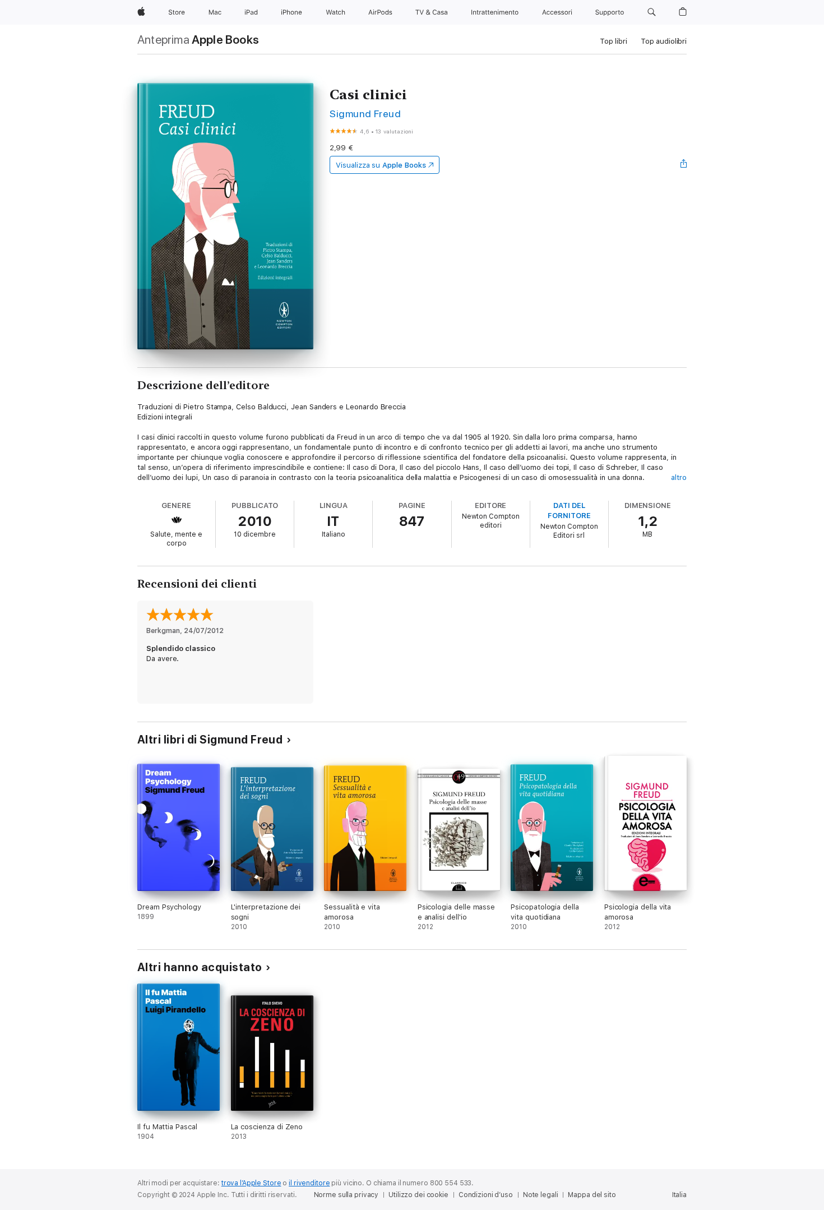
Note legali (540, 1195)
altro (679, 477)
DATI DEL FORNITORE (569, 510)
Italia (679, 1195)
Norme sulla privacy (346, 1195)
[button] (651, 12)
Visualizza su (380, 165)
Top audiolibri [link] (664, 41)
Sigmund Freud (365, 113)
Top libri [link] (613, 41)
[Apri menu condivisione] (684, 165)
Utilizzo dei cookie (418, 1195)
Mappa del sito (591, 1195)
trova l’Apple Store (251, 1183)
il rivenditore (309, 1183)
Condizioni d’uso (486, 1195)
